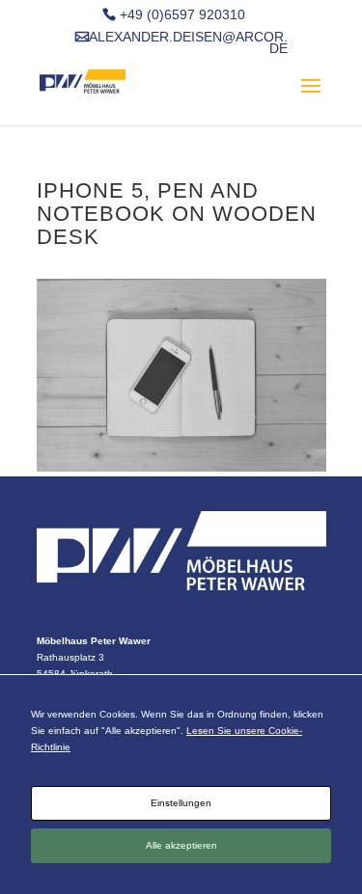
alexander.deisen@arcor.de (188, 43)
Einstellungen (181, 803)
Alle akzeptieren (181, 845)
